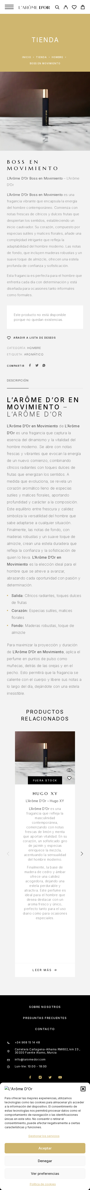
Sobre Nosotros (45, 1007)
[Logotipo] (34, 7)
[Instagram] (40, 1077)
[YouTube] (60, 1077)
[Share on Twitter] (36, 366)
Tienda (41, 57)
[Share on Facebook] (30, 366)
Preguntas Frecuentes (45, 1018)
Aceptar (45, 1148)
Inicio (26, 57)
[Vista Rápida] (69, 770)
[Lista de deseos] (74, 8)
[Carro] (82, 8)
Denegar (45, 1161)
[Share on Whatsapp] (43, 366)
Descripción (18, 380)
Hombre (57, 57)
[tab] (18, 383)
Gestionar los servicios (44, 1136)
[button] (83, 1089)
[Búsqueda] (57, 8)
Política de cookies (43, 1184)
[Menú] (9, 7)
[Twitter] (50, 1077)
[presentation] (8, 854)
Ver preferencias (45, 1173)
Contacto (45, 1029)
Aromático (34, 354)
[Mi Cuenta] (65, 8)
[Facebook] (30, 1077)
